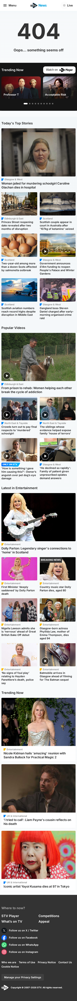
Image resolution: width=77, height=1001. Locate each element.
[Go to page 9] (49, 103)
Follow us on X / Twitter (23, 930)
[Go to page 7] (44, 103)
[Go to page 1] (26, 103)
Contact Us (65, 962)
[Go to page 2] (29, 103)
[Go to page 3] (32, 103)
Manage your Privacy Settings (22, 977)
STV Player (10, 916)
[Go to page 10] (52, 103)
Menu (12, 5)
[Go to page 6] (41, 103)
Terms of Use (27, 962)
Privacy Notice (47, 962)
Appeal (43, 921)
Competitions (48, 916)
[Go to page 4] (35, 103)
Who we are (8, 962)
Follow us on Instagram (23, 951)
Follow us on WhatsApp (23, 944)
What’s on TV (11, 921)
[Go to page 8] (47, 103)
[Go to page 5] (38, 103)
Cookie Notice (10, 966)
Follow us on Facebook (23, 937)
